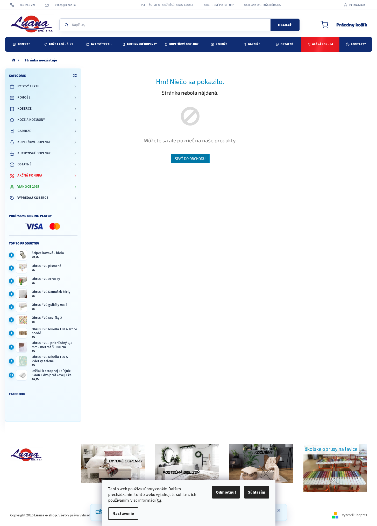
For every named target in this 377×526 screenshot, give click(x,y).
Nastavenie (123, 513)
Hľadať (284, 25)
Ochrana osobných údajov (262, 5)
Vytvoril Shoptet (354, 515)
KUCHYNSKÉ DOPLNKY (34, 153)
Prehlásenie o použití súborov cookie (167, 5)
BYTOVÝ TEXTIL (28, 86)
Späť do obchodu (190, 158)
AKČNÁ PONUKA (29, 175)
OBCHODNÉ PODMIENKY (219, 5)
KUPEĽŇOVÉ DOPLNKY (34, 142)
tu (159, 500)
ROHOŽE (23, 97)
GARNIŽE (24, 131)
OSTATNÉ (24, 164)
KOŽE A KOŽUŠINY (31, 119)
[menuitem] (21, 44)
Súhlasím (256, 492)
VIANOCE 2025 (28, 186)
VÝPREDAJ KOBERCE (32, 197)
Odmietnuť (226, 492)
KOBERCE (24, 108)
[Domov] (14, 60)
